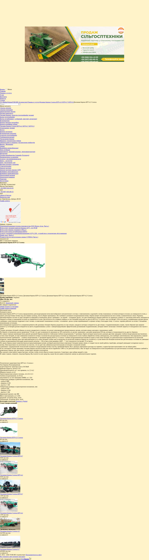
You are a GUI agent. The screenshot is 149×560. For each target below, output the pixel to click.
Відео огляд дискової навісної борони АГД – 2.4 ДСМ (18, 228)
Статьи (2, 100)
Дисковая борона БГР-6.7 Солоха (11, 418)
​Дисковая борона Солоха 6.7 (10, 549)
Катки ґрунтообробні (7, 117)
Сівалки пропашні (6, 110)
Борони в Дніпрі (21, 401)
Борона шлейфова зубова (8, 124)
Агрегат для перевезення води (10, 159)
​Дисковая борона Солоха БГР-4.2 (11, 513)
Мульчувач (3, 153)
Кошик (2, 89)
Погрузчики (4, 181)
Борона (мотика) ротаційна (9, 122)
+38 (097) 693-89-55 (6, 192)
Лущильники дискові (7, 128)
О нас (2, 95)
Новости (3, 98)
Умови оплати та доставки (9, 306)
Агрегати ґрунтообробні (8, 135)
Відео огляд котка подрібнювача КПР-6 (13, 231)
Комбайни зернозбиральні (9, 172)
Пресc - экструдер (6, 161)
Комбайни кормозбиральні (9, 148)
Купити (2, 303)
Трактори (3, 179)
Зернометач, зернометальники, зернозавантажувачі (17, 151)
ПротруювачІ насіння (7, 175)
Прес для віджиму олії (7, 162)
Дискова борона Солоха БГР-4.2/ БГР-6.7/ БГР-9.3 (17, 126)
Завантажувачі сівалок (7, 111)
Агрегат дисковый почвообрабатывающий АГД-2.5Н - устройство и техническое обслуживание (33, 233)
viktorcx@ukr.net (5, 195)
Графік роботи (5, 201)
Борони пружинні (6, 131)
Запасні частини (5, 168)
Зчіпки (2, 146)
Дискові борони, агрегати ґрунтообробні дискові (17, 115)
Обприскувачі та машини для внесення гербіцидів (17, 142)
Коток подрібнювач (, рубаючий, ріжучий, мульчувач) (18, 119)
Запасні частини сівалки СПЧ (10, 170)
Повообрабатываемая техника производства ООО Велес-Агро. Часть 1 (24, 226)
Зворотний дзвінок (12, 303)
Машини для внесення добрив (10, 141)
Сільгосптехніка (5, 166)
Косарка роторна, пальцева (9, 164)
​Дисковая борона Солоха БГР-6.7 (11, 494)
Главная (2, 91)
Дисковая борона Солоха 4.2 (10, 531)
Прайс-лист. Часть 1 (7, 235)
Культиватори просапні (8, 133)
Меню (10, 89)
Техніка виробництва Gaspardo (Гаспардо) (14, 155)
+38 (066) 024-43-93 (6, 188)
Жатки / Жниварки (6, 144)
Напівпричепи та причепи (9, 157)
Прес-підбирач (5, 150)
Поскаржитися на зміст (34, 555)
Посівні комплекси (6, 113)
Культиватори (5, 121)
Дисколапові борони (7, 139)
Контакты (3, 97)
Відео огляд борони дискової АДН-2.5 (13, 230)
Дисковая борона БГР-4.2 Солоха (11, 437)
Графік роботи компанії (8, 308)
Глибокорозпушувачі (7, 137)
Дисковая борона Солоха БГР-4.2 (11, 475)
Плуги (2, 130)
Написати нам (5, 197)
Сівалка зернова (5, 108)
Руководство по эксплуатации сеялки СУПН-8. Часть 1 (19, 237)
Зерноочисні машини (7, 177)
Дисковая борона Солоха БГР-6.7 (11, 456)
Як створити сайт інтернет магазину (12, 556)
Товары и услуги (6, 93)
